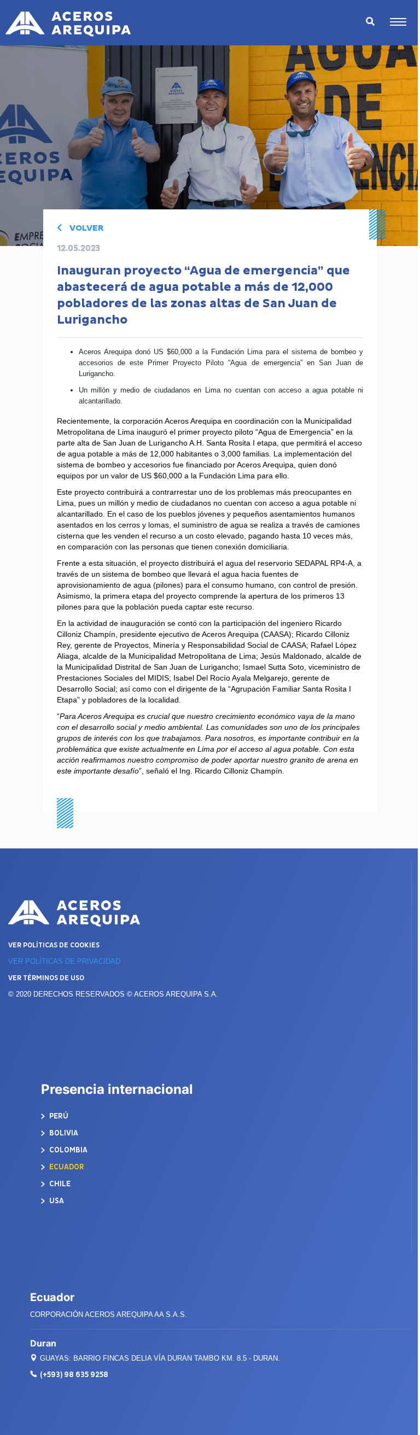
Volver (85, 228)
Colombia (68, 1150)
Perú (58, 1116)
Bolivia (63, 1133)
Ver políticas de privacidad (64, 961)
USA (56, 1200)
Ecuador (66, 1167)
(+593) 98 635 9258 (74, 1374)
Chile (59, 1183)
